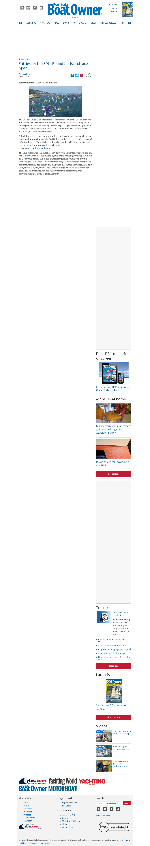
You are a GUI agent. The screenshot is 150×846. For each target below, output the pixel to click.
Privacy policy (33, 843)
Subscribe (113, 4)
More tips (113, 666)
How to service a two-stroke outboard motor (120, 763)
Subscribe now (103, 816)
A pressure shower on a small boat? (114, 645)
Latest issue (106, 675)
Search (127, 803)
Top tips (102, 607)
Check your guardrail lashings (111, 653)
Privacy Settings (44, 843)
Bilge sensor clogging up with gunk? (114, 649)
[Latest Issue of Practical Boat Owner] (127, 9)
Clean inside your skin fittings (121, 613)
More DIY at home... (112, 399)
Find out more (113, 717)
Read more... (113, 474)
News (28, 59)
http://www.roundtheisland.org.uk (35, 148)
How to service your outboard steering (122, 732)
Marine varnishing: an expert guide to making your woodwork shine (113, 429)
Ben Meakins (24, 74)
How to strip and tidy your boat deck (121, 747)
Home (21, 59)
